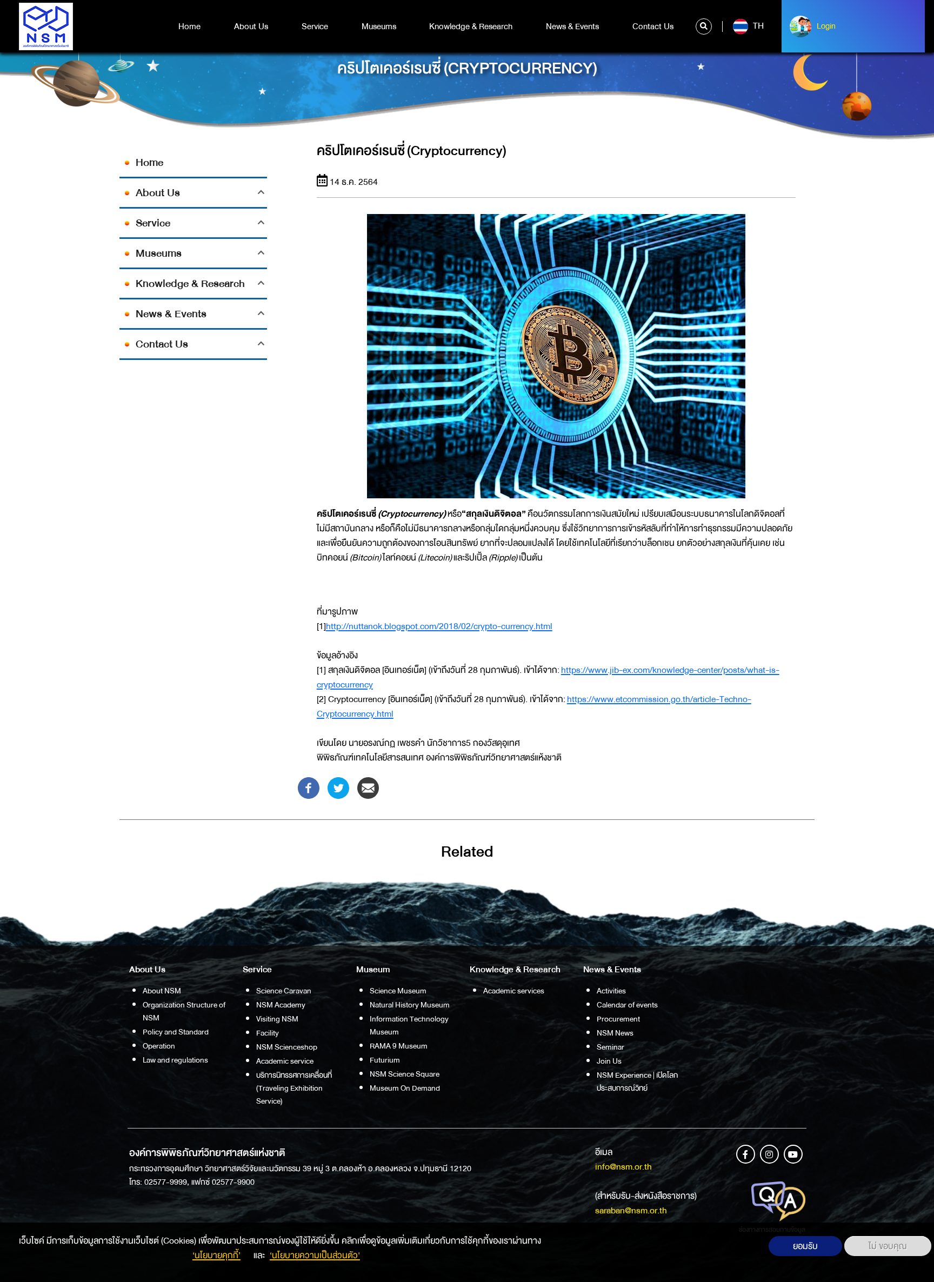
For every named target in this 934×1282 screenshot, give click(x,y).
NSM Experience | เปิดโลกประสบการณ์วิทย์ (637, 1081)
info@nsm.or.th (623, 1166)
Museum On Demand (405, 1087)
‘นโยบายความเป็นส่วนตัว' (315, 1255)
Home (189, 26)
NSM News (615, 1032)
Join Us (609, 1060)
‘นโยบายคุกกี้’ (216, 1255)
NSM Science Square (404, 1073)
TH (757, 26)
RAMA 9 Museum (399, 1045)
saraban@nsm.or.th (631, 1210)
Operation (159, 1045)
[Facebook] (308, 787)
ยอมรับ (805, 1246)
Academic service (284, 1060)
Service (315, 26)
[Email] (368, 787)
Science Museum (398, 990)
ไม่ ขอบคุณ (888, 1246)
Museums (379, 26)
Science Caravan (283, 990)
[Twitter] (338, 787)
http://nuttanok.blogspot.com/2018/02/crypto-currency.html (439, 626)
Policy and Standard (176, 1031)
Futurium (385, 1059)
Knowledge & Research (470, 26)
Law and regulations (175, 1059)
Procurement (618, 1018)
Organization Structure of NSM (184, 1011)
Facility (267, 1032)
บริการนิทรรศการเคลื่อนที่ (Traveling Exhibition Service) (294, 1088)
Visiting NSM (277, 1018)
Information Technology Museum (409, 1025)
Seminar (610, 1046)
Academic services (513, 990)
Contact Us (652, 26)
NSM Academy (280, 1004)
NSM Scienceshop (286, 1046)
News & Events (572, 26)
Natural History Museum (410, 1004)
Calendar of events (627, 1004)
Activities (611, 990)
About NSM (162, 990)
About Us (251, 26)
